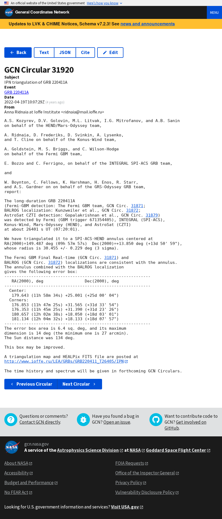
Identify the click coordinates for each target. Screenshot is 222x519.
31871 (137, 205)
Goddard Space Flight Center (176, 450)
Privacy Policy (128, 483)
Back (21, 52)
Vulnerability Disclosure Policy (145, 492)
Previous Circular (34, 384)
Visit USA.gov (125, 507)
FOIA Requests (129, 463)
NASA (135, 450)
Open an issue (116, 422)
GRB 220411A (16, 92)
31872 (132, 210)
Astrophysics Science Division (88, 450)
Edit (113, 52)
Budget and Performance (29, 483)
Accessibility (16, 473)
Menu (214, 12)
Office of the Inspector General (145, 473)
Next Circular (76, 384)
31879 (152, 215)
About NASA (16, 463)
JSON (65, 52)
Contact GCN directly (39, 422)
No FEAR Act (16, 492)
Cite (85, 52)
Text (44, 52)
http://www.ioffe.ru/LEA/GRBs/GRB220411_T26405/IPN (64, 361)
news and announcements (147, 24)
